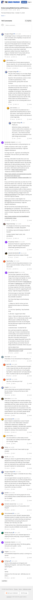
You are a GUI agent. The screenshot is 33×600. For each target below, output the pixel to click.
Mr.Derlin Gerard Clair (10, 504)
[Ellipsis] (31, 34)
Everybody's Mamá (10, 142)
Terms (20, 589)
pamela (7, 492)
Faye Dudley (9, 261)
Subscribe (24, 2)
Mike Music (8, 398)
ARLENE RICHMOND (13, 253)
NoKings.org (8, 200)
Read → (3, 15)
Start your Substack (12, 593)
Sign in (29, 2)
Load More (4, 581)
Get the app (24, 593)
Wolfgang (7, 561)
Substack (9, 596)
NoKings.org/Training (10, 194)
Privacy (16, 589)
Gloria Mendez (8, 419)
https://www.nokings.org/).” (19, 169)
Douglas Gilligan (9, 34)
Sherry (6, 447)
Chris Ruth (7, 356)
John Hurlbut (9, 60)
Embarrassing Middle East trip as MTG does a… (15, 8)
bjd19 (8, 364)
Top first (29, 20)
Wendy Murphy (9, 532)
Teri (6, 456)
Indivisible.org (27, 281)
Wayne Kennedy (10, 224)
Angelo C (7, 387)
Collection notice (27, 589)
